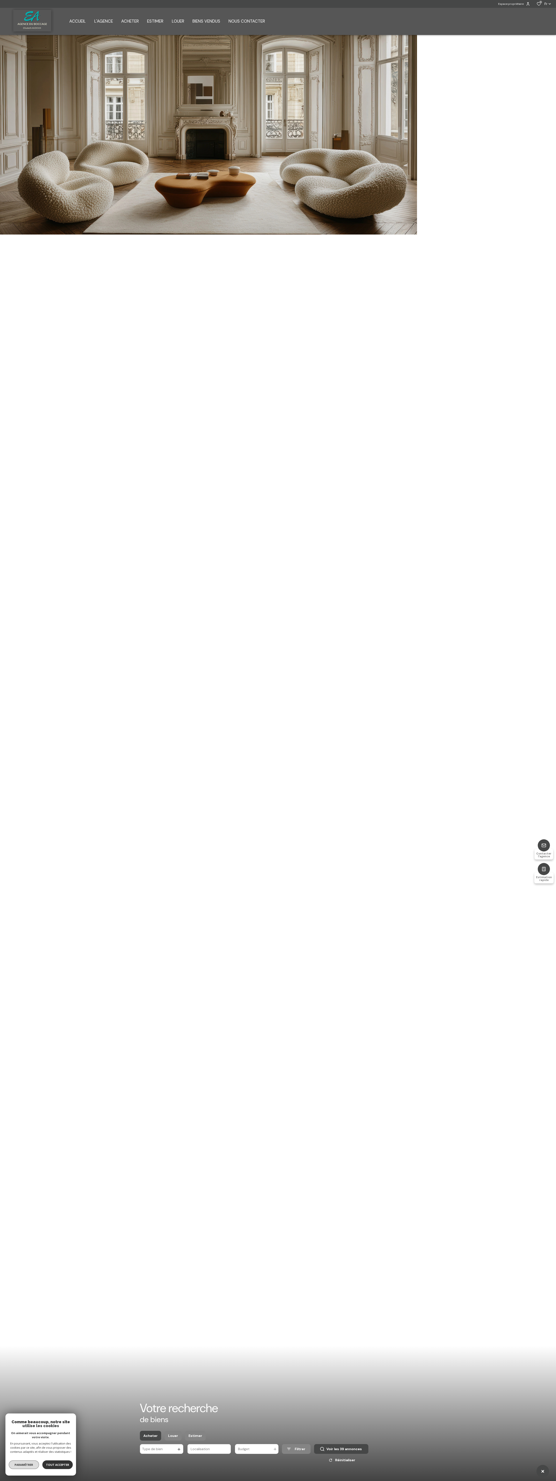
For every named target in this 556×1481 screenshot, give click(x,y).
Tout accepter (57, 1465)
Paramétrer (24, 1465)
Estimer (195, 1435)
